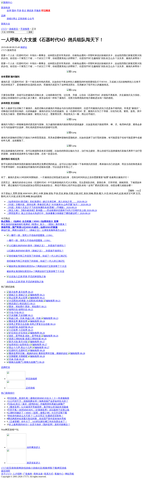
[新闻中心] (6, 2)
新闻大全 (5, 24)
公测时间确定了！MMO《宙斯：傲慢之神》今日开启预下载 (37, 413)
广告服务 (27, 474)
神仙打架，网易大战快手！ (14, 230)
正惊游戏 (22, 18)
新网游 (19, 468)
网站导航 (69, 474)
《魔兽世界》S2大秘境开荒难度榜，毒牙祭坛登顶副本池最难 (38, 407)
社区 (40, 468)
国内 (14, 10)
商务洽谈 (38, 474)
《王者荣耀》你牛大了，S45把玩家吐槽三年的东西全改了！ (37, 421)
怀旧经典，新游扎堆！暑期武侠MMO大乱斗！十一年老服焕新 (38, 398)
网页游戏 (61, 468)
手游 (19, 10)
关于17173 (6, 474)
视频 (45, 468)
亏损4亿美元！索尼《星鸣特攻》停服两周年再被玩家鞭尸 (36, 404)
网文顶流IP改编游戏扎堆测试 (15, 224)
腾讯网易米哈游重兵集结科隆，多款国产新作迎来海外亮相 (37, 418)
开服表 (37, 10)
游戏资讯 (13, 29)
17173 (4, 29)
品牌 (3, 15)
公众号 (30, 18)
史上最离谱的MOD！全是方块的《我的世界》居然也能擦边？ (39, 424)
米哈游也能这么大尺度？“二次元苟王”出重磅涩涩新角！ (35, 416)
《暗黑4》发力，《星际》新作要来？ (48, 224)
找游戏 (27, 468)
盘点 (24, 10)
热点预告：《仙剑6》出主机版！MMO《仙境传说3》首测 (29, 221)
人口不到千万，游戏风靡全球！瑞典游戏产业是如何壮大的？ (38, 401)
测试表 (30, 10)
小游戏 (34, 468)
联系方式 (48, 474)
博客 (50, 468)
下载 (55, 468)
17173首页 (6, 468)
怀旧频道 (45, 10)
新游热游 (5, 7)
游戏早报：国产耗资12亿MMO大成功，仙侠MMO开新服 (29, 227)
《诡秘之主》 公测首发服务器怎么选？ (47, 230)
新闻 (14, 468)
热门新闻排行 (8, 393)
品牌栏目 (5, 367)
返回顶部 (5, 471)
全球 (9, 10)
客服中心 (59, 474)
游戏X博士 (12, 18)
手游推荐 (24, 29)
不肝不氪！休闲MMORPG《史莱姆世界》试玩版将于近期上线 (38, 410)
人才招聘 (17, 474)
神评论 (23, 47)
